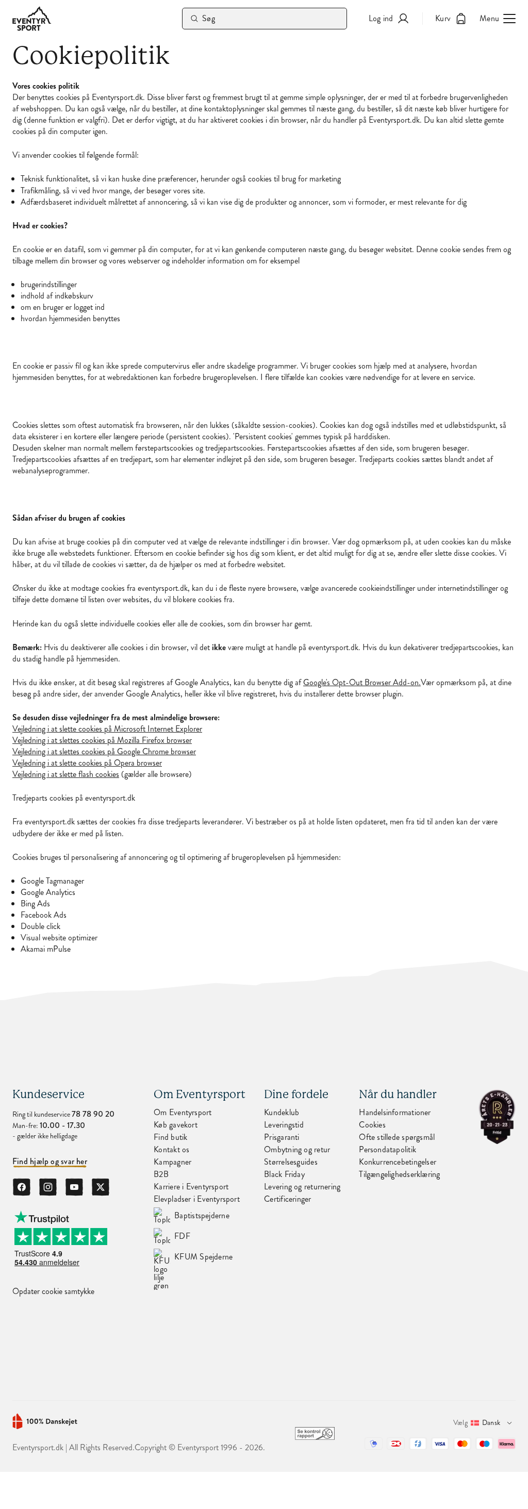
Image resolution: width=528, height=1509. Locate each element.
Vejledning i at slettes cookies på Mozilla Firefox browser (102, 740)
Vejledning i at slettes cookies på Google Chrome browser (104, 751)
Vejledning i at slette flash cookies (65, 774)
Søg (208, 18)
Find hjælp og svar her (49, 1161)
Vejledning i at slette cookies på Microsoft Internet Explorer (107, 729)
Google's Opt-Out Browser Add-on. (362, 682)
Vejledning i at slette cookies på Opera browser (87, 763)
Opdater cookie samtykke (53, 1291)
